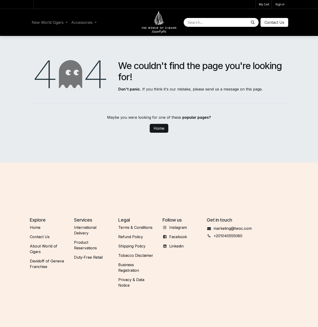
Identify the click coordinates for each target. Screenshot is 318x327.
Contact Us (40, 236)
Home (159, 128)
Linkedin (176, 246)
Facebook (178, 236)
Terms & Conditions (135, 227)
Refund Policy (130, 236)
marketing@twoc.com (232, 228)
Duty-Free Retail (88, 257)
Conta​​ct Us (274, 22)
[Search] (253, 22)
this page (254, 89)
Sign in (279, 4)
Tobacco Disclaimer (135, 255)
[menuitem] (49, 22)
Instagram (178, 227)
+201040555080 (227, 235)
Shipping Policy (131, 246)
